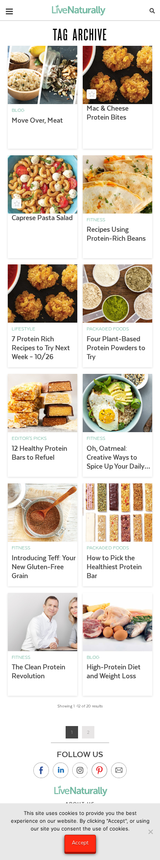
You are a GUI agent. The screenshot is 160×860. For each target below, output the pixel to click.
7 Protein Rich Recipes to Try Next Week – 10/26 (41, 348)
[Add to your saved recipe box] (91, 94)
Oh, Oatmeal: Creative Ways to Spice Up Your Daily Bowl (115, 458)
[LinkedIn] (60, 770)
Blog (18, 110)
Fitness (96, 219)
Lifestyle (23, 329)
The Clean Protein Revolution (38, 671)
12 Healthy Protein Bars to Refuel (39, 453)
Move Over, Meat (37, 120)
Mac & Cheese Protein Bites (108, 112)
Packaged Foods (108, 329)
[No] (150, 832)
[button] (9, 10)
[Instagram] (80, 770)
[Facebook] (41, 770)
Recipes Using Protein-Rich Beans (116, 234)
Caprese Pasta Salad (42, 218)
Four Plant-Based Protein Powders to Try (116, 348)
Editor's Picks (29, 438)
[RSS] (119, 770)
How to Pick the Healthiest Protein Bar (114, 567)
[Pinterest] (99, 770)
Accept (80, 842)
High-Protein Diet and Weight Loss (114, 671)
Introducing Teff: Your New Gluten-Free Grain (44, 567)
